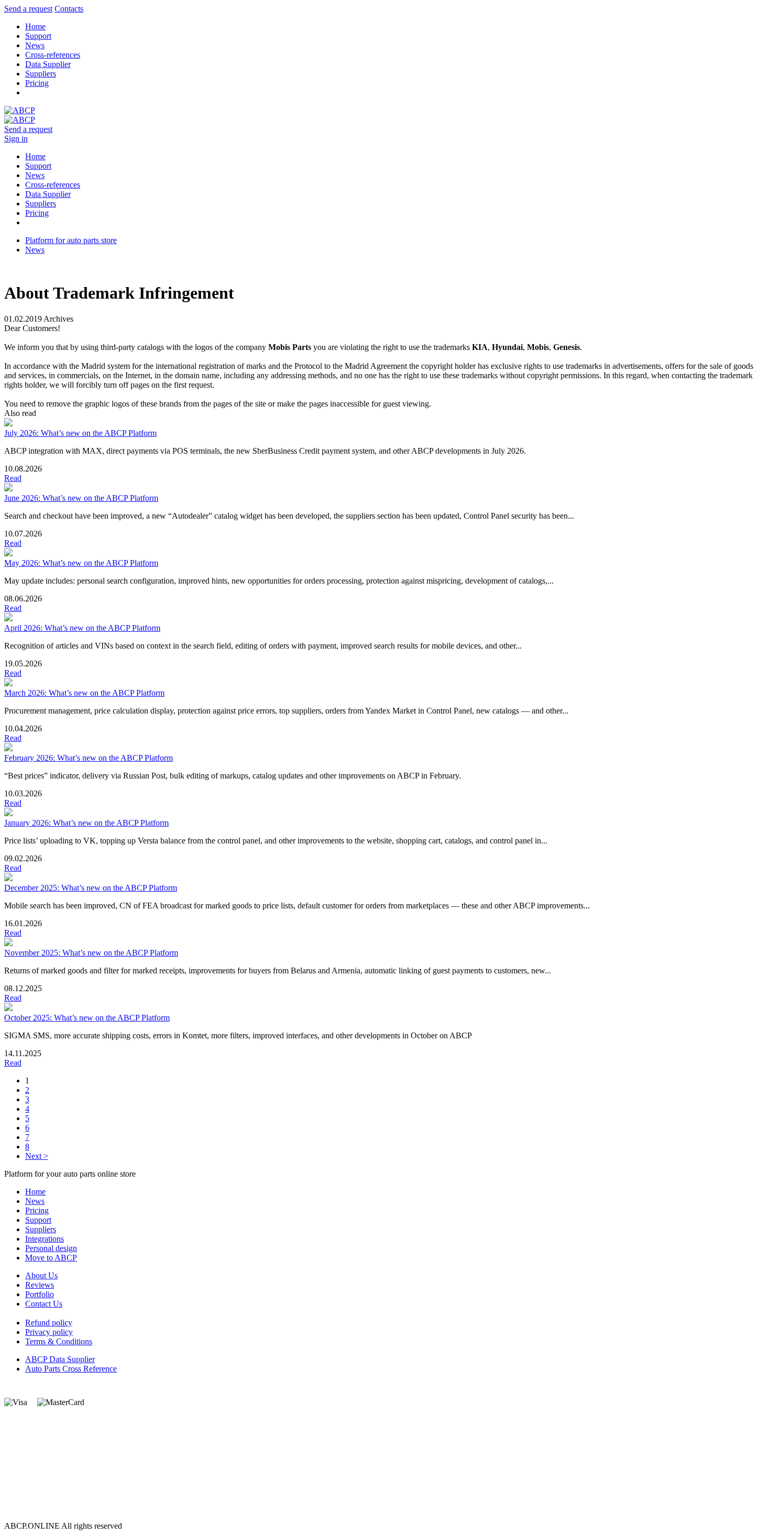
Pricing (37, 83)
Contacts (68, 8)
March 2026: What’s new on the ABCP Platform (84, 692)
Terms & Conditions (58, 1341)
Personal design (51, 1248)
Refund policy (48, 1322)
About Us (41, 1275)
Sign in (16, 138)
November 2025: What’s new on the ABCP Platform (91, 952)
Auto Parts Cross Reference (71, 1368)
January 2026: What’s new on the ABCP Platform (86, 822)
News (35, 45)
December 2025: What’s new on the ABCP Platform (90, 887)
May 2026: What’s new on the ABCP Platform (81, 562)
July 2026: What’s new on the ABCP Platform (80, 433)
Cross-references (52, 54)
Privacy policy (49, 1332)
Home (35, 26)
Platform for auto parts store (71, 240)
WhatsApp (22, 1478)
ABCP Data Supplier (60, 1359)
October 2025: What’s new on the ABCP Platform (87, 1017)
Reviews (39, 1284)
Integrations (44, 1238)
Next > (36, 1156)
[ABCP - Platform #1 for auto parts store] (19, 110)
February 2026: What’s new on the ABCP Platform (88, 757)
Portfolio (39, 1294)
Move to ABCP (51, 1257)
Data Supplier (48, 64)
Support (38, 35)
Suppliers (40, 73)
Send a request (28, 8)
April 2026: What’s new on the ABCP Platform (82, 627)
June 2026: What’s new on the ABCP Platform (81, 498)
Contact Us (43, 1303)
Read (12, 478)
